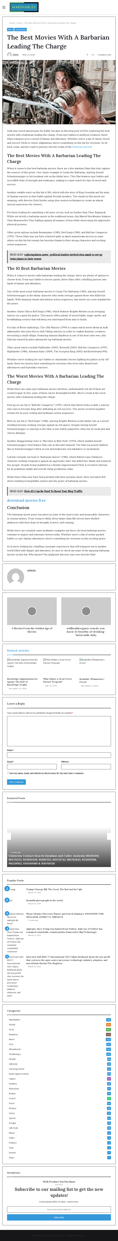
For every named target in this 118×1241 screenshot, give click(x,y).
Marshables (14, 1019)
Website (65, 761)
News (19, 23)
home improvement (19, 1074)
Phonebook (15, 1049)
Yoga (11, 1157)
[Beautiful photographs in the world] (15, 904)
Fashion (13, 1083)
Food (11, 1103)
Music (12, 1133)
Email (10, 761)
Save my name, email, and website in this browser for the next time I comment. (47, 773)
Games (12, 1078)
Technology (20, 29)
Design (12, 1123)
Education (14, 1088)
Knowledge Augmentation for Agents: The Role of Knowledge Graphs (22, 681)
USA (11, 1044)
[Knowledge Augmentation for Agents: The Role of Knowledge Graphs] (23, 667)
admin (15, 55)
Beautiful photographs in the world (44, 900)
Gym (11, 1147)
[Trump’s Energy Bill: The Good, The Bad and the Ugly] (15, 892)
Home (12, 23)
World (12, 1024)
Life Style (13, 1128)
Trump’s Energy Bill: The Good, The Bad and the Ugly (54, 889)
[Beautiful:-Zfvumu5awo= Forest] (95, 667)
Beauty (12, 1093)
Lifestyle (13, 1064)
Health (12, 1059)
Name (10, 750)
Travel (12, 1098)
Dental (12, 1152)
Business (13, 1034)
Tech (11, 1029)
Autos (12, 1113)
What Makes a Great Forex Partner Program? (57, 680)
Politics (13, 1142)
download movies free (26, 500)
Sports (12, 1118)
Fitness (12, 1108)
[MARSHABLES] (24, 7)
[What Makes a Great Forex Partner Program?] (59, 667)
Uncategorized (16, 1069)
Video (12, 1138)
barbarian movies (81, 146)
